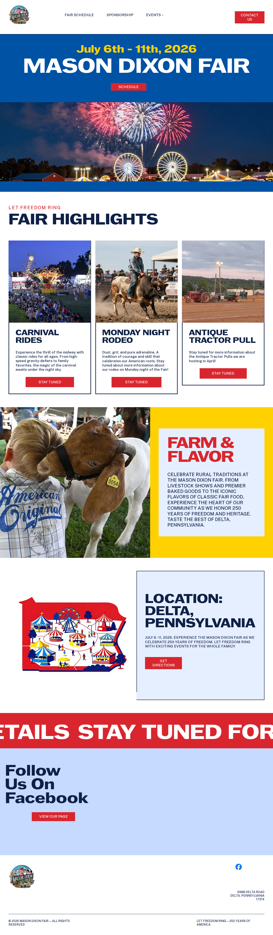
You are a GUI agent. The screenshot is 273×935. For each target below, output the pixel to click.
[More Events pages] (162, 15)
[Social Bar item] (238, 867)
